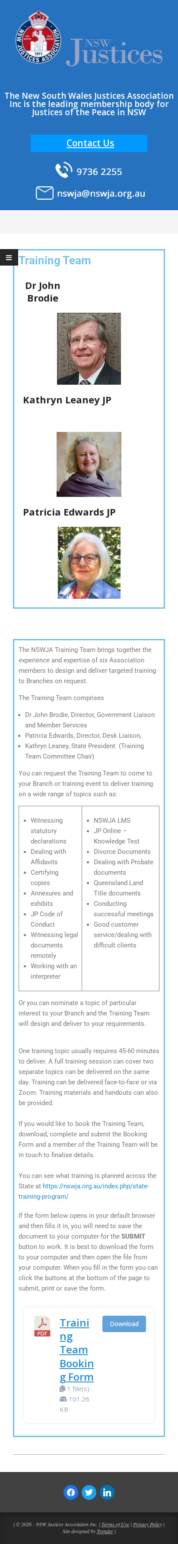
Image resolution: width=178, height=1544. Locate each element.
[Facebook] (71, 1491)
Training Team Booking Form (77, 1349)
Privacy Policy (147, 1524)
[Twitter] (89, 1491)
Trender (105, 1531)
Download (124, 1324)
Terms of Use (115, 1524)
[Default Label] (107, 1491)
